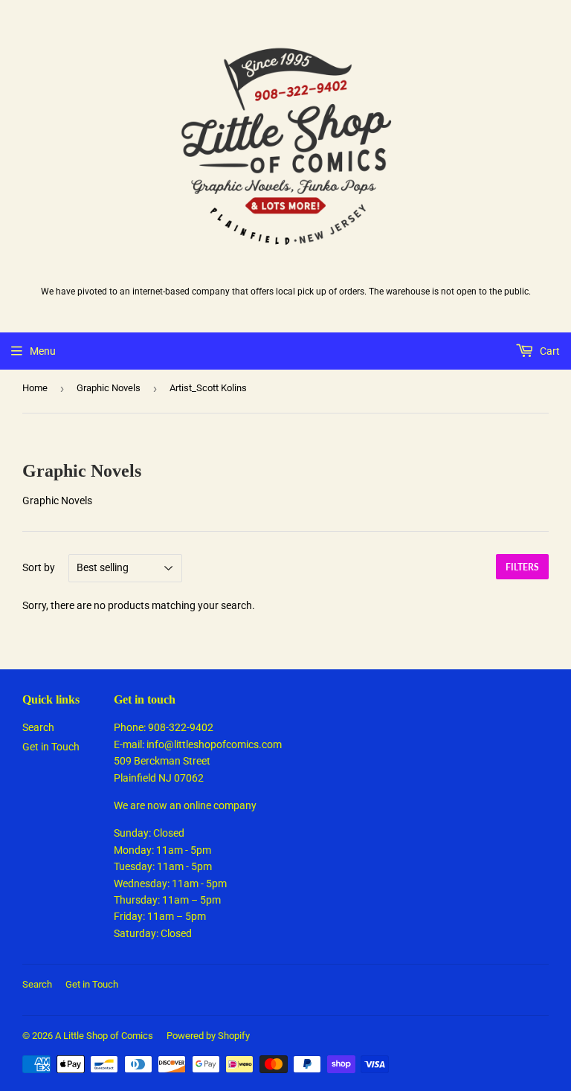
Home (35, 387)
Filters (522, 567)
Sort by (38, 567)
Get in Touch (51, 747)
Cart (549, 351)
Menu (43, 351)
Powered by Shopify (208, 1035)
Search (38, 727)
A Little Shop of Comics (104, 1035)
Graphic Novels (109, 387)
